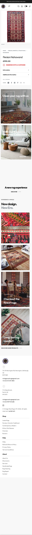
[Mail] (21, 82)
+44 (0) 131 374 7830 (8, 381)
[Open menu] (9, 6)
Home (4, 50)
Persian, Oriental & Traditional (17, 50)
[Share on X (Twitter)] (8, 82)
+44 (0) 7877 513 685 (8, 402)
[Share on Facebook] (11, 82)
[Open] (30, 6)
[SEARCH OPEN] (18, 6)
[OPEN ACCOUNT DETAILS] (22, 6)
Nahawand (6, 52)
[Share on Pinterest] (17, 82)
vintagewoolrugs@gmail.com (10, 378)
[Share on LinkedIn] (14, 82)
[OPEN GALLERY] (16, 27)
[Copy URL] (24, 82)
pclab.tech (12, 411)
